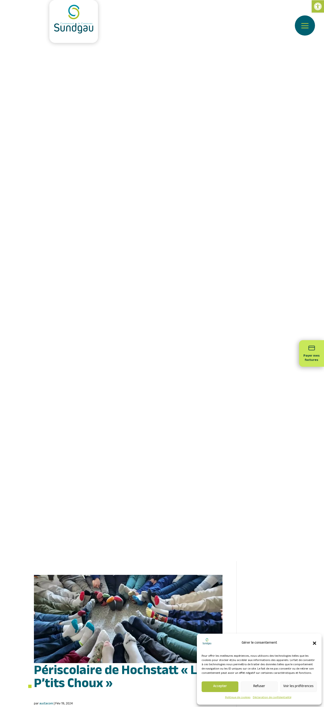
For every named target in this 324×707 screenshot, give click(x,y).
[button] (314, 643)
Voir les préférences (298, 687)
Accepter (220, 687)
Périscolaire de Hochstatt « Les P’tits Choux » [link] (122, 683)
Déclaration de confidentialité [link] (272, 697)
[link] (318, 6)
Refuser (259, 687)
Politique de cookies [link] (237, 697)
